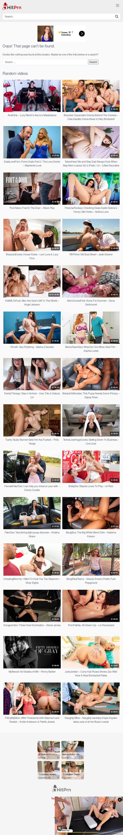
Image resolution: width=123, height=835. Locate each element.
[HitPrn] (12, 7)
